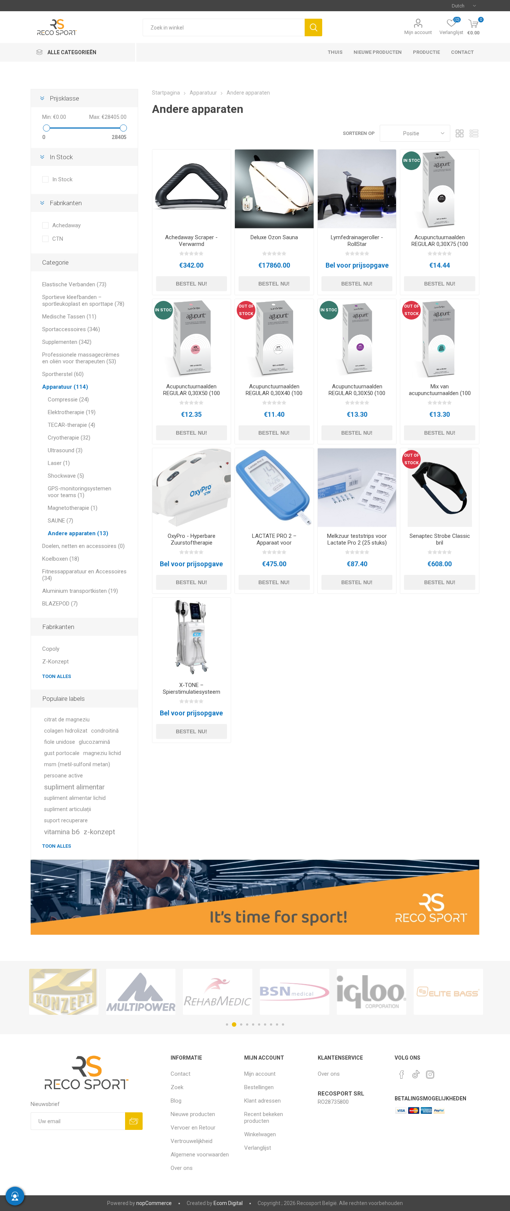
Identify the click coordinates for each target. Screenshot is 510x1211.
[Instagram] (430, 1075)
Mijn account (418, 32)
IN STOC (411, 160)
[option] (63, 992)
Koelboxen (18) (60, 558)
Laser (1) (59, 463)
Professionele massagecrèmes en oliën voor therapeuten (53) (80, 358)
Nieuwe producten (193, 1114)
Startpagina (166, 93)
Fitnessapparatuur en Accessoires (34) (84, 575)
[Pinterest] (402, 1075)
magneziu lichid (102, 753)
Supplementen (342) (66, 342)
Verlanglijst (257, 1147)
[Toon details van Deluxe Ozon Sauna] (274, 189)
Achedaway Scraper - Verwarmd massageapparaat (191, 244)
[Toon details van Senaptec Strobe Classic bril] (439, 487)
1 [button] (227, 1024)
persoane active (63, 776)
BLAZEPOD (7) (60, 603)
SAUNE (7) (60, 520)
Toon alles (56, 676)
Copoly (50, 648)
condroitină (105, 731)
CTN (57, 238)
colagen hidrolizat (65, 731)
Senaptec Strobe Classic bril (440, 539)
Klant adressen (262, 1100)
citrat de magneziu (67, 720)
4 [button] (247, 1024)
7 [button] (265, 1024)
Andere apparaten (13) (78, 533)
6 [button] (259, 1024)
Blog (176, 1100)
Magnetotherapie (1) (72, 508)
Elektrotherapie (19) (72, 412)
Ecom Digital (228, 1203)
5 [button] (253, 1024)
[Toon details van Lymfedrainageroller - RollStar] (357, 189)
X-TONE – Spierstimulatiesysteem (191, 688)
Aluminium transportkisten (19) (80, 591)
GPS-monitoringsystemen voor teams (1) (79, 492)
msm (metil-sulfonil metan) (77, 764)
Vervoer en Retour (193, 1127)
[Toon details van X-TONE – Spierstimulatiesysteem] (191, 637)
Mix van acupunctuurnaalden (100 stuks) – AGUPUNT (440, 393)
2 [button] (233, 1024)
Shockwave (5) (66, 475)
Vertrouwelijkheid (191, 1141)
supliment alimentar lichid (75, 798)
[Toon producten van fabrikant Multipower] (64, 992)
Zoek (313, 27)
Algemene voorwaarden (200, 1154)
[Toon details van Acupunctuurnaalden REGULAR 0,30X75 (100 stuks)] (439, 189)
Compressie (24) (68, 399)
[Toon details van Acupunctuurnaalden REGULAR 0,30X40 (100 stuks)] (274, 338)
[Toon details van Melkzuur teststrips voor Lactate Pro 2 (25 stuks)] (357, 487)
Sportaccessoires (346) (71, 329)
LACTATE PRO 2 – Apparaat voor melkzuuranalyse (274, 543)
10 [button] (283, 1024)
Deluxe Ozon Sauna (274, 237)
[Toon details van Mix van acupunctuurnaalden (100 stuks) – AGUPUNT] (439, 338)
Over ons (182, 1168)
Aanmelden (134, 1121)
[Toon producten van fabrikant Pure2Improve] (448, 992)
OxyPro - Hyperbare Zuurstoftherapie (191, 539)
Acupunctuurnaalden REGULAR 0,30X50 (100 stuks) (191, 393)
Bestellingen (259, 1087)
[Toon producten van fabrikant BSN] (217, 992)
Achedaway (66, 225)
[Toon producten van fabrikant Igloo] (294, 992)
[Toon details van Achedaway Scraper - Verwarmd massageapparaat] (191, 189)
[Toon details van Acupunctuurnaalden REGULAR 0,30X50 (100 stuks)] (191, 338)
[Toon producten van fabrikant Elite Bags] (371, 992)
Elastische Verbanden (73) (74, 284)
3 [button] (240, 1024)
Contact (180, 1073)
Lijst (473, 133)
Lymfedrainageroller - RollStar (357, 240)
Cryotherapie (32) (69, 437)
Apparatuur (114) (65, 386)
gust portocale (62, 753)
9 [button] (277, 1024)
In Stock (62, 179)
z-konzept (99, 832)
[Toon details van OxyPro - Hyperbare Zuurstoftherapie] (191, 487)
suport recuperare (66, 820)
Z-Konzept (55, 661)
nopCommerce (154, 1203)
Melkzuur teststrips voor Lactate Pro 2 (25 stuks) (357, 539)
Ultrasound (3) (65, 450)
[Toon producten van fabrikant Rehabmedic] (140, 992)
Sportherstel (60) (63, 374)
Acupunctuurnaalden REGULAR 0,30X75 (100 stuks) (439, 244)
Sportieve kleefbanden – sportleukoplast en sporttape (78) (83, 300)
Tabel (459, 133)
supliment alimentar (74, 787)
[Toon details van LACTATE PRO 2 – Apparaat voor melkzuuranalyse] (274, 487)
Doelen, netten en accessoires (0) (83, 546)
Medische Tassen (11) (69, 316)
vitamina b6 (62, 832)
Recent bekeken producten (263, 1117)
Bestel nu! (191, 284)
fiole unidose (59, 742)
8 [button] (271, 1024)
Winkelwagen (260, 1134)
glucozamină (94, 742)
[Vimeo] (416, 1072)
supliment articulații (67, 809)
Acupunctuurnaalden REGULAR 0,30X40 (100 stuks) (274, 393)
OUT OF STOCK (246, 310)
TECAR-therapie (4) (71, 425)
